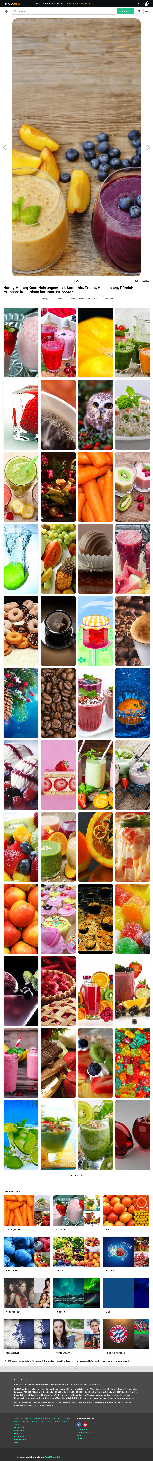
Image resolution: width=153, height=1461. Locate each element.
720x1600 (60, 1418)
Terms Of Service (50, 1457)
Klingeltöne (18, 1433)
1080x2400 (27, 1418)
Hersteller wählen (82, 1429)
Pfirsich (97, 299)
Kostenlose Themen (20, 1439)
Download (125, 11)
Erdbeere (109, 299)
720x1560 (25, 1421)
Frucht (72, 299)
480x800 (68, 1418)
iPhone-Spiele (19, 1430)
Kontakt (78, 1435)
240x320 (52, 1418)
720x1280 (44, 1418)
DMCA (59, 1457)
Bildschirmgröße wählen (84, 1432)
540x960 (58, 1421)
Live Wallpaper (19, 1436)
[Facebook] (79, 1426)
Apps (16, 1442)
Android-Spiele (19, 1427)
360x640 (41, 1421)
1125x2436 (49, 1421)
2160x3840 (66, 1421)
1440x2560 (33, 1421)
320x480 (17, 1421)
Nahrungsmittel (46, 299)
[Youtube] (86, 1426)
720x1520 (17, 1424)
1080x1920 (18, 1418)
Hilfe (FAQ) (80, 1438)
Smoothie (61, 299)
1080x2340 (36, 1418)
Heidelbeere (84, 299)
